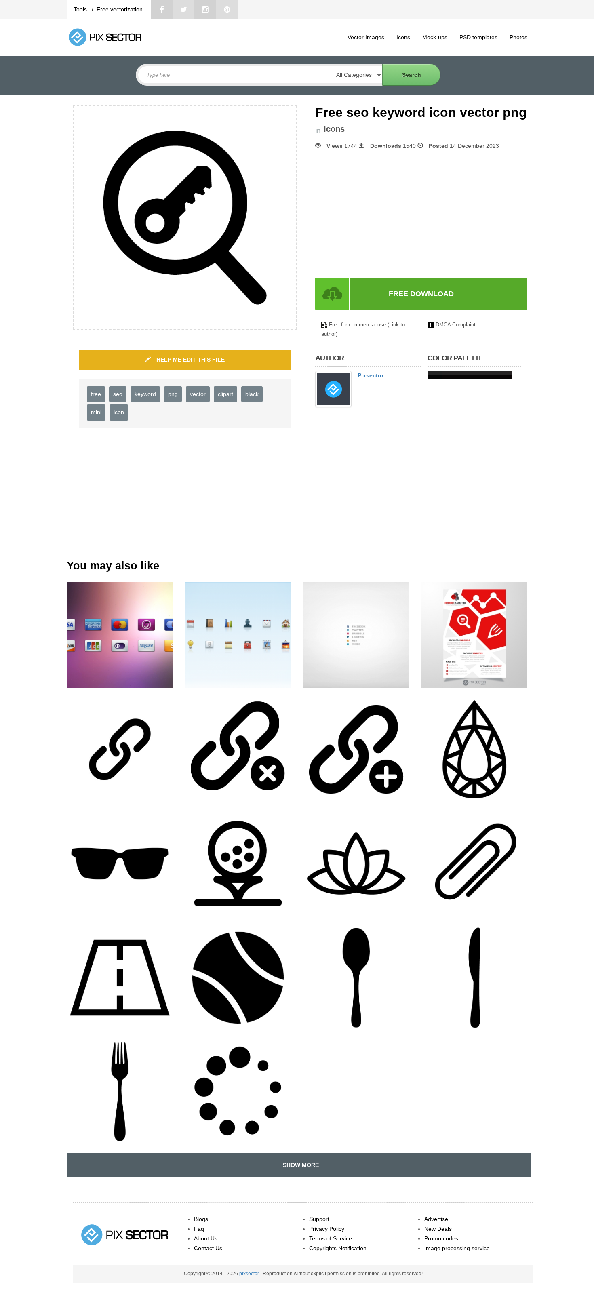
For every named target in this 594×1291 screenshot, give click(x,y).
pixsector (249, 1273)
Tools (81, 9)
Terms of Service (330, 1238)
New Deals (438, 1229)
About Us (205, 1238)
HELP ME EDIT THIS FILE (190, 359)
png (173, 394)
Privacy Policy (326, 1229)
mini (96, 412)
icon (119, 412)
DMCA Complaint (456, 325)
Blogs (201, 1219)
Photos (518, 37)
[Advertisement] (383, 213)
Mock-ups (434, 37)
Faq (199, 1229)
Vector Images (366, 37)
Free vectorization (120, 9)
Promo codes (441, 1238)
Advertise (436, 1219)
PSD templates (478, 37)
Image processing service (457, 1248)
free (96, 394)
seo (117, 394)
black (252, 394)
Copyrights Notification (338, 1248)
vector (198, 394)
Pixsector (370, 375)
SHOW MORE (299, 1165)
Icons (403, 37)
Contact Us (208, 1248)
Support (319, 1219)
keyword (145, 394)
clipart (225, 394)
